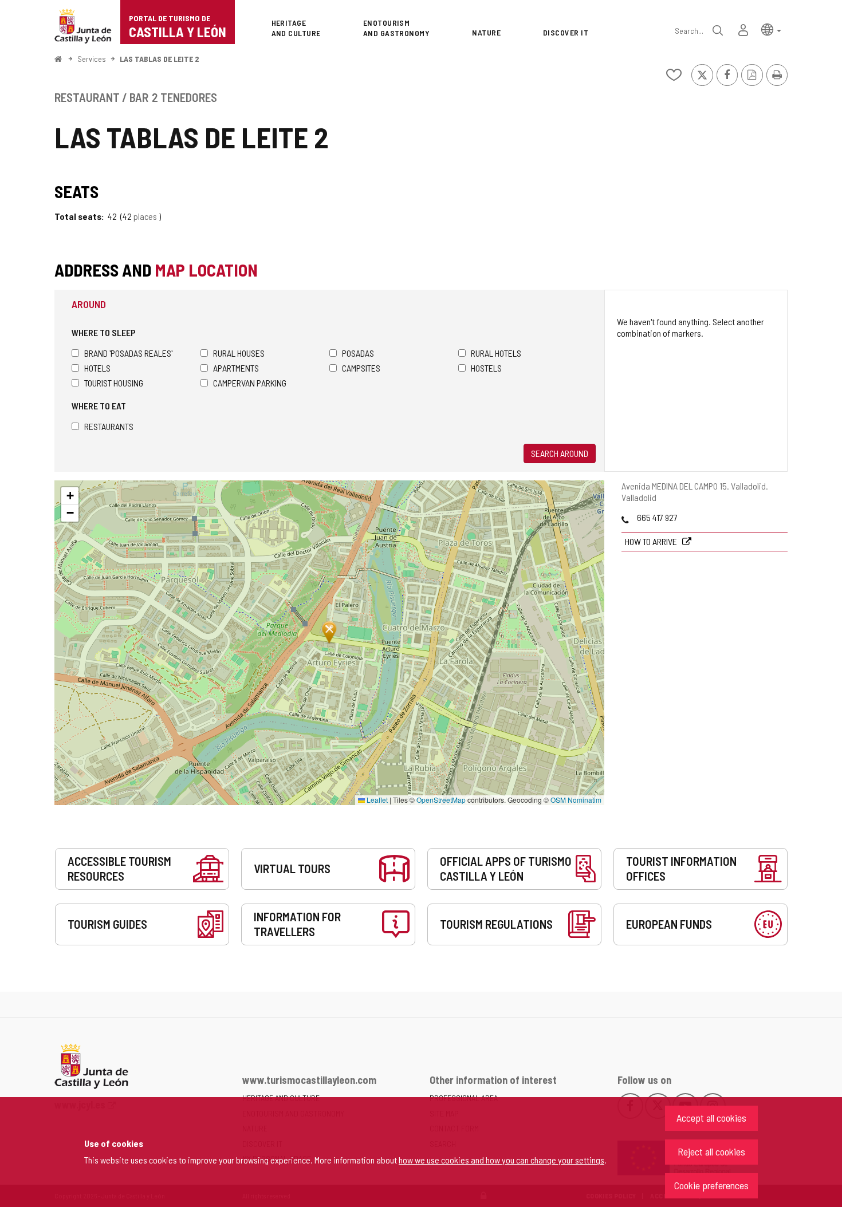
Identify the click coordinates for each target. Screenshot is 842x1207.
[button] (771, 29)
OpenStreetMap (441, 799)
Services (91, 59)
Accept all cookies (711, 1117)
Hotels (97, 367)
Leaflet (376, 799)
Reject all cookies (711, 1151)
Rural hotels (496, 353)
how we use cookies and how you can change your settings (501, 1159)
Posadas (358, 353)
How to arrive (652, 541)
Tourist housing (113, 382)
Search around (559, 453)
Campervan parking (249, 382)
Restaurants (108, 426)
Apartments (236, 367)
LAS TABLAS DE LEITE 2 (159, 59)
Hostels (486, 367)
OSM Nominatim (575, 799)
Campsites (361, 367)
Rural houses (239, 353)
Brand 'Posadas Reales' (128, 353)
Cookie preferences (711, 1185)
